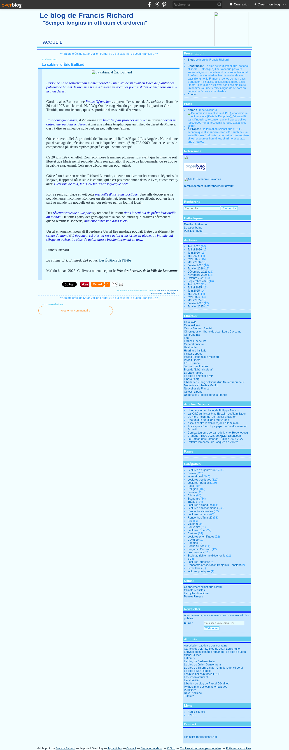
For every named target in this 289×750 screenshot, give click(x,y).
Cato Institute (192, 325)
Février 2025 (196, 303)
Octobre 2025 (196, 278)
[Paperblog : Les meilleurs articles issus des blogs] (195, 169)
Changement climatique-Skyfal (203, 587)
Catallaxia (190, 322)
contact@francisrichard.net (200, 736)
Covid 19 (193, 539)
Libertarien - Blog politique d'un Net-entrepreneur (214, 382)
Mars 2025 (194, 300)
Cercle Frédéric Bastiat (198, 328)
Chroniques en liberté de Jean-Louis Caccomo (212, 331)
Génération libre (194, 344)
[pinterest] (164, 4)
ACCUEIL (52, 42)
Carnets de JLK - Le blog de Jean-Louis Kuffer (212, 648)
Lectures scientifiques (201, 536)
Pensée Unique (193, 596)
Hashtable (190, 347)
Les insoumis (196, 552)
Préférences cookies (238, 748)
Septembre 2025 (198, 281)
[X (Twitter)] (157, 4)
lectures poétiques (199, 571)
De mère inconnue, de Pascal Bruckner (212, 416)
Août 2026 (194, 246)
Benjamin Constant (199, 549)
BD (189, 558)
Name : (193, 110)
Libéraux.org (192, 379)
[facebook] (149, 4)
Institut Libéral (192, 360)
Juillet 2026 (195, 249)
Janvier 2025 (196, 306)
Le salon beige (193, 227)
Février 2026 (196, 265)
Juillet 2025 (195, 287)
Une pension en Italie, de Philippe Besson (213, 410)
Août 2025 (194, 284)
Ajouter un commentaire (75, 310)
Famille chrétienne (195, 224)
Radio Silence (196, 711)
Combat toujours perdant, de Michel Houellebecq (218, 432)
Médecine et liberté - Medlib (201, 385)
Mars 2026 (194, 262)
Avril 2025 (194, 297)
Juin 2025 (194, 290)
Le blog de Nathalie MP (198, 375)
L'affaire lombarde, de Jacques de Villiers (213, 442)
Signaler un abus (151, 748)
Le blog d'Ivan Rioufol (197, 670)
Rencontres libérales (200, 511)
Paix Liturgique (193, 230)
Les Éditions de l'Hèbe (115, 260)
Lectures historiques (200, 505)
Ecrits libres (195, 568)
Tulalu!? (189, 696)
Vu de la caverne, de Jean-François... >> (133, 53)
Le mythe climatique (196, 593)
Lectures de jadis (198, 514)
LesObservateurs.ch (196, 677)
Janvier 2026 (196, 268)
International (195, 476)
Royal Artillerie (193, 693)
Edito (191, 486)
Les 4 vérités (192, 680)
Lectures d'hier (197, 530)
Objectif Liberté (193, 391)
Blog (190, 59)
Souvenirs (194, 527)
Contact (192, 94)
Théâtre (192, 501)
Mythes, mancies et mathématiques (205, 686)
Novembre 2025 (198, 274)
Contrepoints (192, 334)
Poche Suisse (196, 546)
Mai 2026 (194, 255)
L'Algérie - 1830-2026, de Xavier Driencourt (214, 435)
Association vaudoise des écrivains (205, 645)
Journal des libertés (196, 366)
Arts (190, 520)
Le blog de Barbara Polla (199, 661)
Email (187, 622)
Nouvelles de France (197, 388)
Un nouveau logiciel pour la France (205, 394)
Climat (192, 495)
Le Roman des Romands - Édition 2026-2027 (215, 439)
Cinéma (192, 533)
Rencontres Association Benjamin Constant (214, 565)
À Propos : (195, 129)
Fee (186, 338)
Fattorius (189, 658)
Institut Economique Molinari (201, 356)
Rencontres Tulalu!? (200, 517)
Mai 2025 (194, 293)
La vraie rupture (193, 372)
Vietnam (193, 524)
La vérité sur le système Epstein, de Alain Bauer (217, 413)
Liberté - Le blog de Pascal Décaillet (206, 683)
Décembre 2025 (198, 271)
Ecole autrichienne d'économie (207, 555)
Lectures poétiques (199, 479)
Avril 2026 (194, 259)
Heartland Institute (195, 350)
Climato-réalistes (194, 590)
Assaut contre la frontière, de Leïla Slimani (213, 423)
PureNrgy (190, 689)
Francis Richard (65, 748)
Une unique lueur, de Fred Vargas (208, 420)
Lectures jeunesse (199, 562)
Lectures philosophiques (203, 508)
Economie (194, 498)
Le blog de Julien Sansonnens (202, 664)
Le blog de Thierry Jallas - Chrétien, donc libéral (213, 667)
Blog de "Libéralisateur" (198, 369)
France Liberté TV (195, 341)
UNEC (192, 715)
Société (192, 492)
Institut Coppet (193, 353)
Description (195, 66)
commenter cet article (163, 293)
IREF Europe (192, 363)
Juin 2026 (194, 252)
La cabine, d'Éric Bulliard (63, 64)
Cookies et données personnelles (200, 748)
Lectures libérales (199, 482)
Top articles (115, 748)
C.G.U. (171, 748)
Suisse (192, 473)
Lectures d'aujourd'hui (166, 290)
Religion (193, 489)
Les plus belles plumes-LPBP (202, 674)
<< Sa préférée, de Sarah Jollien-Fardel (84, 53)
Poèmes (193, 543)
